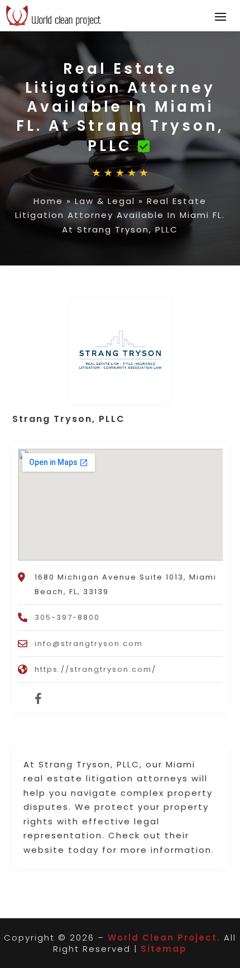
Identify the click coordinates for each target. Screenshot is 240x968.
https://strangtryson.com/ (95, 669)
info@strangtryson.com (89, 643)
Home (48, 201)
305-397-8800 (67, 617)
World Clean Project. (164, 937)
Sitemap (164, 949)
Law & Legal (105, 201)
